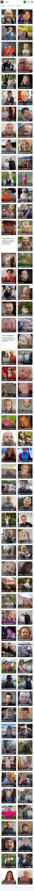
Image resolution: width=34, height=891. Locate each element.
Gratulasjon (11, 5)
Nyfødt (3, 5)
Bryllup (19, 5)
